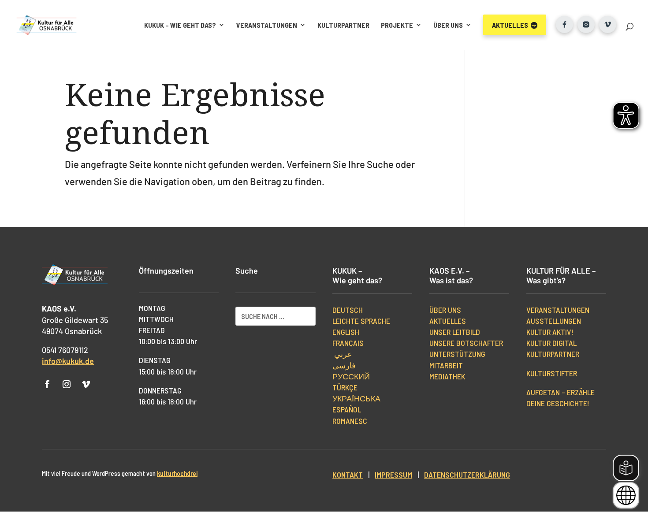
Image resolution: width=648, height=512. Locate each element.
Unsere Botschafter (466, 343)
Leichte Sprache (361, 321)
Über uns (448, 25)
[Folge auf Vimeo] (86, 384)
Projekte (397, 25)
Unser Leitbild (454, 332)
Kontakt (347, 474)
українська (356, 398)
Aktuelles (447, 321)
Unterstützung (457, 354)
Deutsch (347, 310)
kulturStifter (551, 373)
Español (346, 409)
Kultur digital (551, 343)
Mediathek (447, 376)
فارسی (344, 365)
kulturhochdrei (177, 473)
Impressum (393, 474)
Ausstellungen (553, 321)
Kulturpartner (343, 25)
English (345, 332)
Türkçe (345, 387)
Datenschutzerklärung (467, 474)
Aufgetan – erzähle (560, 392)
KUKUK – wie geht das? (180, 25)
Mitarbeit (446, 365)
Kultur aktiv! (550, 332)
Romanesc (349, 421)
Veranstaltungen (266, 25)
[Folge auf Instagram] (66, 384)
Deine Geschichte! (557, 403)
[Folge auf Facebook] (47, 384)
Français (348, 343)
